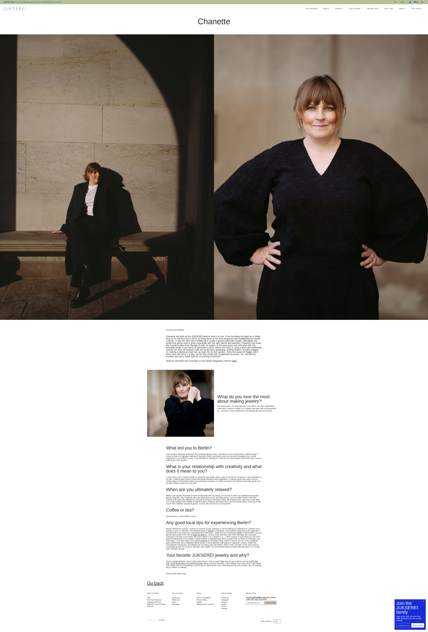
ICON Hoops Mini (177, 563)
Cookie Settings (266, 621)
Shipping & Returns (154, 602)
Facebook (225, 598)
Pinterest (224, 602)
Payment (150, 606)
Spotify (223, 604)
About (401, 8)
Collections (354, 8)
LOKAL (239, 533)
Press (174, 602)
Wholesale (175, 600)
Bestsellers (311, 8)
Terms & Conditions (204, 598)
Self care (388, 8)
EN (395, 2)
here (234, 361)
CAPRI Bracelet (195, 563)
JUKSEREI (161, 620)
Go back (155, 583)
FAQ (148, 598)
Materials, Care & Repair (156, 604)
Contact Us (176, 598)
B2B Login (175, 604)
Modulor (211, 531)
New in (326, 8)
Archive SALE (373, 8)
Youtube (224, 608)
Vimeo (223, 606)
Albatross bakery (199, 535)
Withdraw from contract (205, 604)
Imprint (199, 602)
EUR (402, 2)
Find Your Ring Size (154, 600)
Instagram (225, 600)
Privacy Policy (202, 600)
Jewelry (338, 8)
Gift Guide (416, 8)
